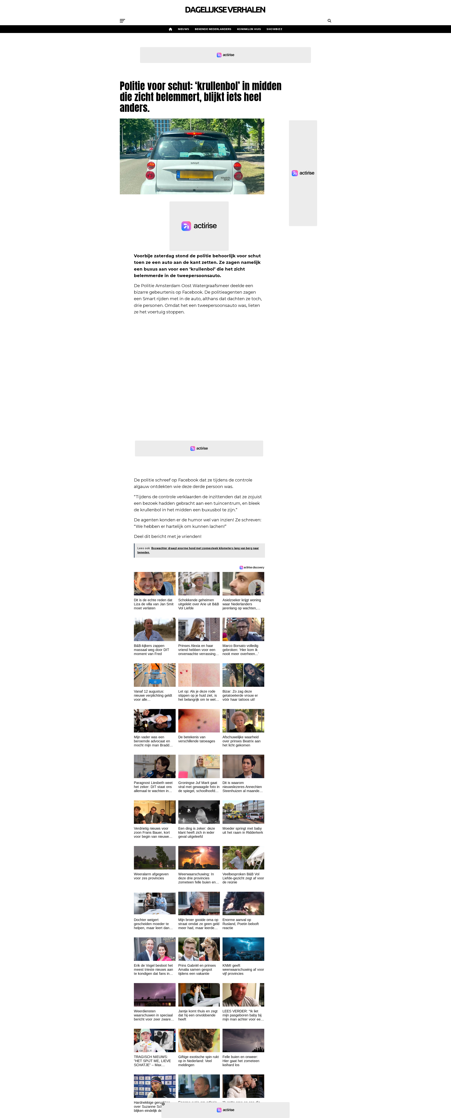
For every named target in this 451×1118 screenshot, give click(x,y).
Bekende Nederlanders (213, 29)
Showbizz (274, 29)
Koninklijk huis (249, 29)
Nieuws (183, 29)
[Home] (170, 29)
